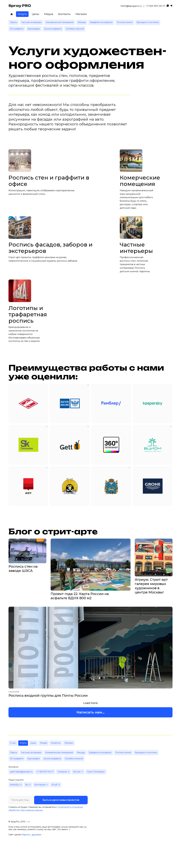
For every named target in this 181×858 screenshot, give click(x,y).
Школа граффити (53, 29)
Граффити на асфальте (101, 22)
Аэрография (34, 29)
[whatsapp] (167, 6)
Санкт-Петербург (96, 771)
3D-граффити (16, 29)
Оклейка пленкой (75, 29)
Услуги (22, 14)
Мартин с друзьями (31, 834)
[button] (90, 712)
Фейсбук (14, 784)
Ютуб (54, 784)
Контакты (64, 14)
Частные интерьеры (31, 22)
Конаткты (56, 743)
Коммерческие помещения (60, 22)
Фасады (82, 22)
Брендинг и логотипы (148, 22)
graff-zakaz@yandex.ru (21, 771)
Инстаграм (40, 784)
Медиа (48, 14)
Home (11, 14)
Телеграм (62, 771)
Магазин (81, 14)
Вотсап (77, 771)
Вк (26, 784)
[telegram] (171, 6)
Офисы (13, 22)
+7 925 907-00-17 (155, 6)
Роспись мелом (124, 22)
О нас (13, 743)
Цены (35, 14)
